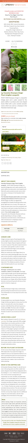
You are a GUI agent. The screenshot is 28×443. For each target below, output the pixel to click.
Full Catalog (14, 157)
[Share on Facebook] (2, 163)
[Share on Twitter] (5, 163)
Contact (20, 435)
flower (7, 159)
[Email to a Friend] (8, 163)
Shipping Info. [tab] (5, 175)
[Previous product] (15, 44)
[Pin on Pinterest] (10, 163)
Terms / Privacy (14, 437)
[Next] (24, 66)
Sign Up (4, 126)
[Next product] (12, 44)
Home (7, 41)
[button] (2, 5)
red (9, 159)
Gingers (19, 157)
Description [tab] (5, 172)
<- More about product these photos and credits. (9, 113)
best (4, 159)
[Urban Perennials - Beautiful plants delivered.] (15, 5)
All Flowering (17, 41)
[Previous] (3, 66)
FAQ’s (15, 435)
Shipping (11, 435)
